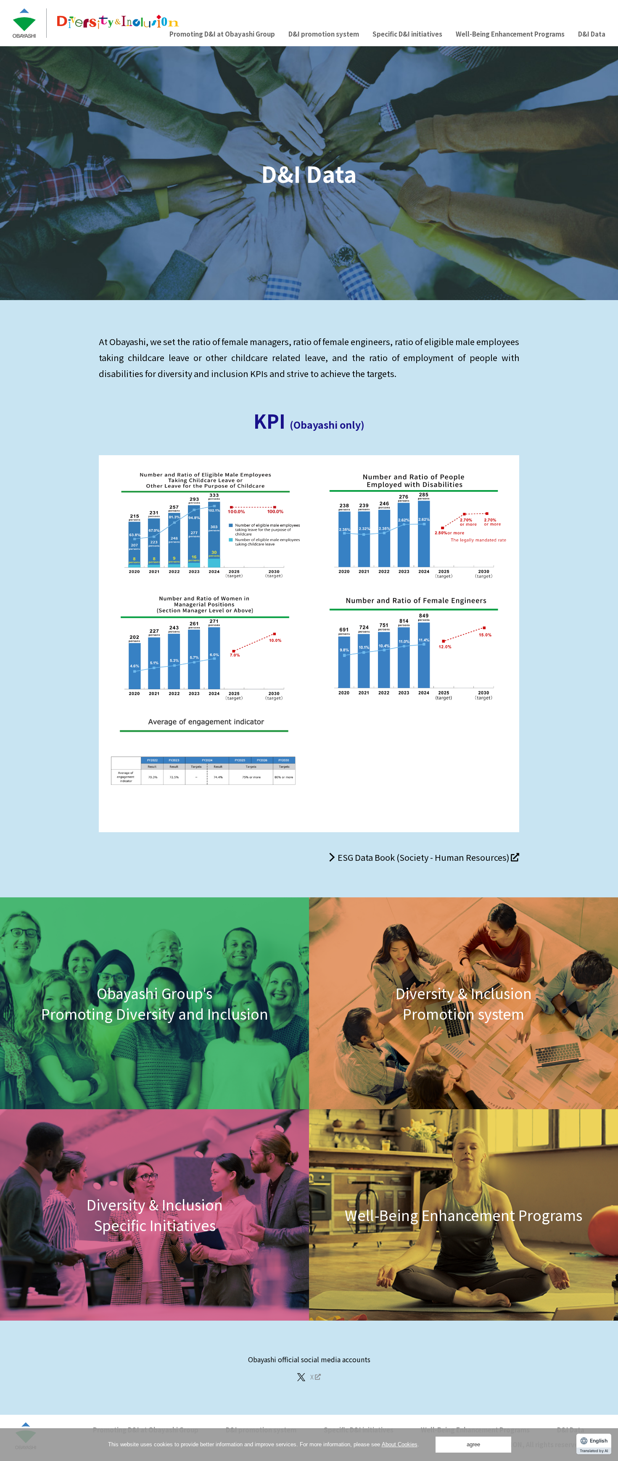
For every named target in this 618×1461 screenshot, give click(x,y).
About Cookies (399, 1444)
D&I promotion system (323, 33)
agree (473, 1444)
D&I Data (591, 33)
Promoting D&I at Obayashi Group (222, 33)
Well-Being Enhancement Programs (510, 33)
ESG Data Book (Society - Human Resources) (424, 857)
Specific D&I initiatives (407, 33)
